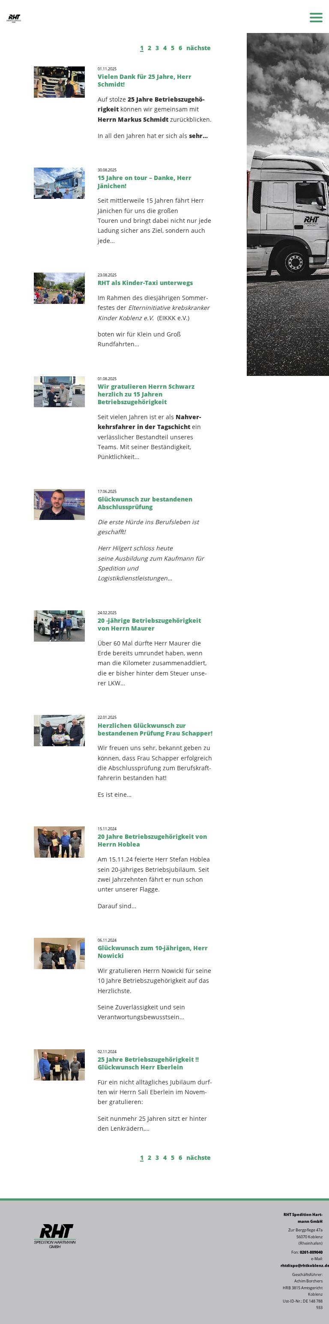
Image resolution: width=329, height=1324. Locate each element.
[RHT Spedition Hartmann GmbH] (13, 18)
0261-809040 (311, 1252)
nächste (198, 48)
